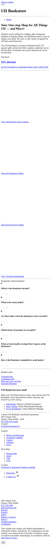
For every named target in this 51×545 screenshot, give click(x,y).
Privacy (4, 519)
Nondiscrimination (8, 522)
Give (8, 460)
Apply (9, 456)
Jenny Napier (11, 406)
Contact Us (11, 477)
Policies (4, 512)
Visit (8, 458)
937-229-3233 (7, 421)
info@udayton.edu (8, 508)
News (8, 445)
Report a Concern (8, 517)
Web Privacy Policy (9, 538)
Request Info (11, 453)
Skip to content (7, 2)
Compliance (6, 524)
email (15, 421)
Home (8, 19)
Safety (3, 515)
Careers (9, 440)
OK (3, 543)
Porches (4, 510)
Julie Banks (11, 404)
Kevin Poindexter (13, 409)
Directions (10, 473)
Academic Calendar (14, 438)
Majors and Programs (15, 435)
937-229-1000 (7, 505)
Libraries (10, 442)
